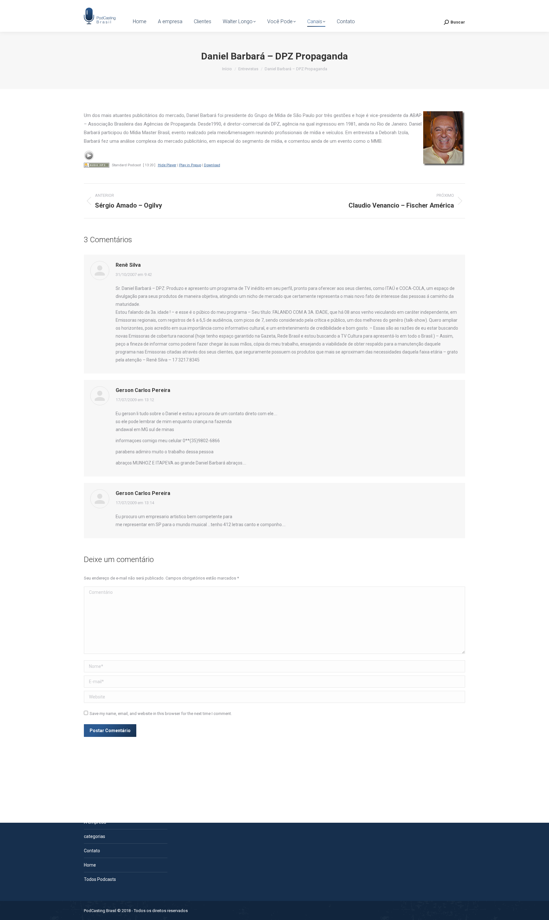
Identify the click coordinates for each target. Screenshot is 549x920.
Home (90, 865)
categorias (94, 836)
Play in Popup (190, 165)
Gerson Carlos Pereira (143, 390)
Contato (92, 850)
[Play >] (89, 155)
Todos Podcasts (100, 879)
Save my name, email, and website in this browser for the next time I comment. (161, 713)
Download (212, 165)
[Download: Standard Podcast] (96, 165)
